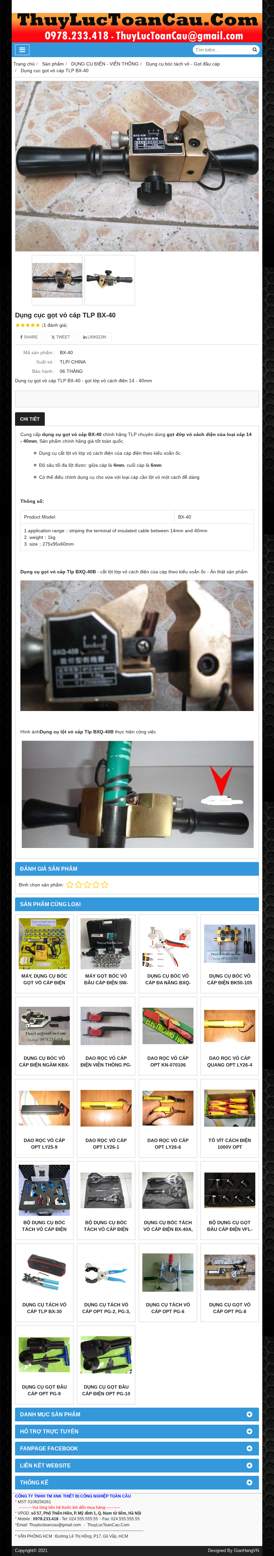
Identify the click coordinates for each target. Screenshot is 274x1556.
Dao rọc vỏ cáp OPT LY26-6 (167, 1144)
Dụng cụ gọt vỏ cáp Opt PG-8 (230, 1308)
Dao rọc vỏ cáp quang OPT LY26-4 (229, 1061)
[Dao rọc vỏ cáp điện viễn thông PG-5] (106, 1025)
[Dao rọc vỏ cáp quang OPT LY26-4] (229, 1025)
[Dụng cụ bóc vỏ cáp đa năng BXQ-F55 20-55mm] (167, 943)
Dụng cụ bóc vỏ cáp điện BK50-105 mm (229, 982)
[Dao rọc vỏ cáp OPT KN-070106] (167, 1025)
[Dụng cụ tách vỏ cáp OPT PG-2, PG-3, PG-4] (106, 1272)
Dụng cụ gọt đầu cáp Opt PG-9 (44, 1390)
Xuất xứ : (45, 362)
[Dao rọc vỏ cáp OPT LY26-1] (106, 1108)
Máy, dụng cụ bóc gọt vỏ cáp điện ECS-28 (44, 982)
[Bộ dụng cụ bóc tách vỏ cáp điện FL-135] (44, 1190)
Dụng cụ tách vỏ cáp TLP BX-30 (44, 1308)
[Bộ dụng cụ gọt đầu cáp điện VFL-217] (229, 1190)
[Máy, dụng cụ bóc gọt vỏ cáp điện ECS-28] (44, 943)
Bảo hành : (43, 371)
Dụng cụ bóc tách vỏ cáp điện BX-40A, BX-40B (168, 1229)
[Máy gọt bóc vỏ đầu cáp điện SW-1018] (106, 943)
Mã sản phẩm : (39, 352)
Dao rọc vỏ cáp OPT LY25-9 (44, 1144)
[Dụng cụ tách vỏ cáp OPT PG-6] (167, 1272)
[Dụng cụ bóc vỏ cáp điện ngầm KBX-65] (44, 1025)
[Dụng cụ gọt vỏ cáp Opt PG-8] (229, 1272)
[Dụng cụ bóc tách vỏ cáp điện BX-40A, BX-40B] (167, 1190)
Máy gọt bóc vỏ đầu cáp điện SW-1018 (106, 982)
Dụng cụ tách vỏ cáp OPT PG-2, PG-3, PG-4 (106, 1311)
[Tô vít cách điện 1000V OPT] (229, 1108)
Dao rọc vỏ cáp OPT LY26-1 (106, 1144)
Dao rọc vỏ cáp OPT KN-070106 (167, 1061)
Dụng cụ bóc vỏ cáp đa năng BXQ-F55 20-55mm (168, 982)
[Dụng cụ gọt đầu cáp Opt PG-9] (44, 1354)
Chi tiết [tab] (30, 419)
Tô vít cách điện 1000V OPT (230, 1144)
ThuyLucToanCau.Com (108, 1525)
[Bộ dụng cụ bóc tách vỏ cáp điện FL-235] (106, 1190)
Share (30, 337)
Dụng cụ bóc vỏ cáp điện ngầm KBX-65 (44, 1064)
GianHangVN (246, 1550)
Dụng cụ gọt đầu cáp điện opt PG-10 (106, 1390)
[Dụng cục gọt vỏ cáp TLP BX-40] (137, 166)
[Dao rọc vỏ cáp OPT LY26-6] (167, 1108)
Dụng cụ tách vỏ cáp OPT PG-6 (168, 1308)
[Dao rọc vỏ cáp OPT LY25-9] (44, 1108)
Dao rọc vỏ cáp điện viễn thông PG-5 (106, 1064)
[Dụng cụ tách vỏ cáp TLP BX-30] (44, 1272)
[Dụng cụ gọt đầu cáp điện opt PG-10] (106, 1354)
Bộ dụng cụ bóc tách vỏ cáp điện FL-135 (44, 1229)
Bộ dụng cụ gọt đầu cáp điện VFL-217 (230, 1229)
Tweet (62, 337)
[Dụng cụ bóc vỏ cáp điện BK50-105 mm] (229, 943)
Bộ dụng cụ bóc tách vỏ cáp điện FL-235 (106, 1229)
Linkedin (96, 337)
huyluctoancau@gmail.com (56, 1525)
